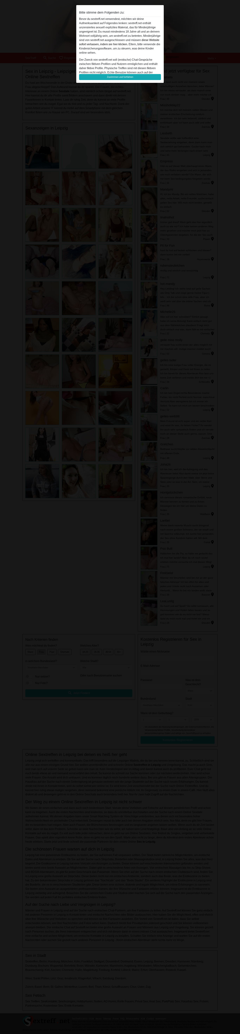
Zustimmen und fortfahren (120, 77)
